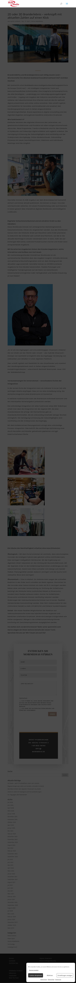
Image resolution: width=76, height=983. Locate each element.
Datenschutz (43, 979)
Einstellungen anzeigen (65, 975)
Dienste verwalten (33, 970)
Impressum (58, 979)
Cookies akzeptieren (35, 975)
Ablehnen (50, 975)
